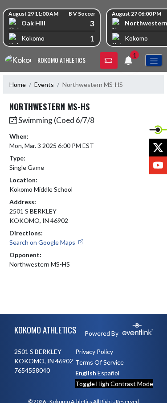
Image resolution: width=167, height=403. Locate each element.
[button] (109, 60)
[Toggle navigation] (154, 60)
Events (44, 84)
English (85, 373)
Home (17, 84)
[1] (128, 61)
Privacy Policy (94, 351)
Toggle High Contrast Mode (114, 383)
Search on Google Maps (43, 242)
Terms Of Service (99, 362)
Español (108, 373)
